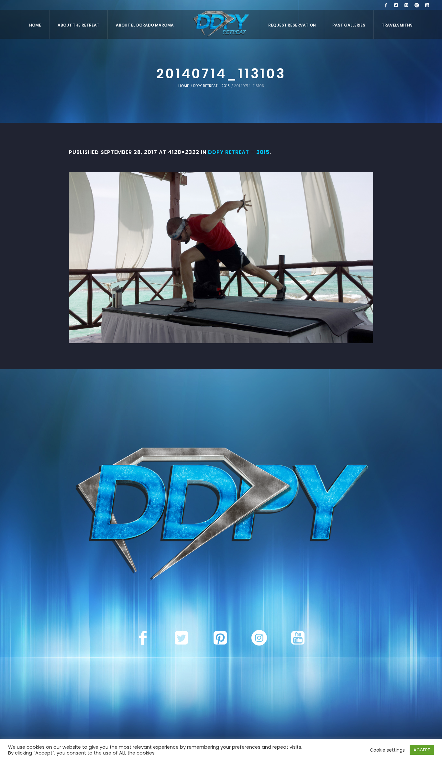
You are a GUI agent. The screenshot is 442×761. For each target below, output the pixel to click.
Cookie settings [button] (387, 750)
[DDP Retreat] (221, 515)
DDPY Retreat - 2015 (211, 85)
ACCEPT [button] (422, 750)
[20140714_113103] (221, 257)
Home (183, 85)
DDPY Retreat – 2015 (239, 152)
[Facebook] (385, 5)
